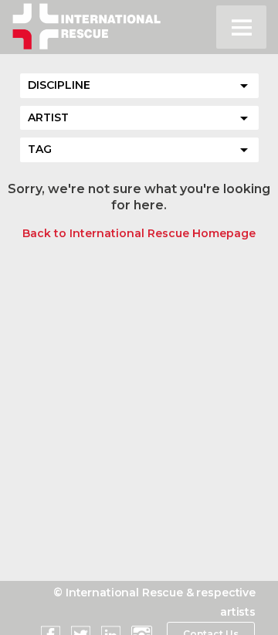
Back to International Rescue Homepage (139, 233)
